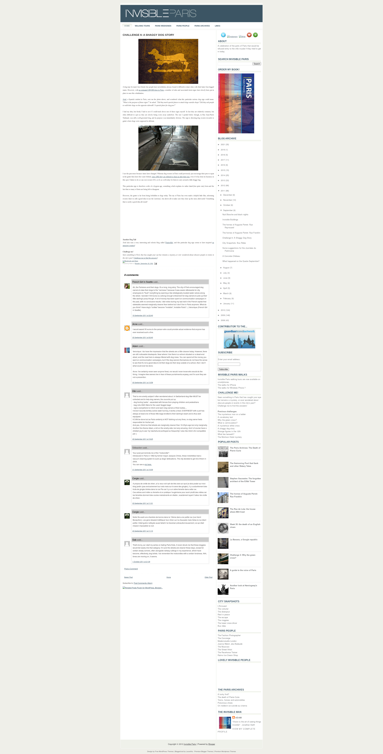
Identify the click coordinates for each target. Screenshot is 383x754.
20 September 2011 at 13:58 (142, 382)
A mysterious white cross (229, 425)
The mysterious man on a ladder (232, 414)
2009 (223, 315)
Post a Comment (131, 568)
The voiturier (223, 608)
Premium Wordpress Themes (225, 751)
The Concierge (224, 638)
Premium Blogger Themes (203, 751)
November (228, 199)
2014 (223, 175)
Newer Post (128, 577)
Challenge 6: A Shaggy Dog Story (148, 34)
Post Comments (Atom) (143, 583)
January (227, 303)
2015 (223, 170)
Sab (134, 539)
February (227, 298)
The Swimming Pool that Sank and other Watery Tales (244, 464)
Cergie (135, 478)
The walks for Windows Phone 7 (232, 387)
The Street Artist (225, 649)
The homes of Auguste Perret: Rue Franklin (241, 232)
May (225, 283)
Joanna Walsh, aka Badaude (230, 643)
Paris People (182, 25)
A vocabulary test (225, 417)
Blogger (211, 744)
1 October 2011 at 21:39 (141, 561)
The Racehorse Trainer (227, 652)
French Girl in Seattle (142, 281)
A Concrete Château (231, 256)
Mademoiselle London (227, 641)
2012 (223, 185)
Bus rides (222, 625)
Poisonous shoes (225, 702)
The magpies (223, 620)
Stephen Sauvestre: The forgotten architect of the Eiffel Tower (245, 480)
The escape (223, 617)
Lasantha (189, 751)
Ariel (124, 99)
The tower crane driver (227, 623)
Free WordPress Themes (164, 751)
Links (217, 25)
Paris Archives (202, 25)
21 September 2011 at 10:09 (142, 469)
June (225, 277)
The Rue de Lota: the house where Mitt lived (242, 510)
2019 (223, 149)
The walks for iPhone (227, 384)
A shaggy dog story (226, 428)
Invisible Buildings (230, 219)
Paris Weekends (163, 25)
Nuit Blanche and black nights (235, 214)
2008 (223, 320)
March (226, 293)
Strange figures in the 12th (229, 431)
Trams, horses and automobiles (231, 699)
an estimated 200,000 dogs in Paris (151, 90)
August (226, 267)
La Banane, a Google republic (243, 539)
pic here (148, 464)
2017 (223, 159)
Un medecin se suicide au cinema (232, 705)
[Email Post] (155, 263)
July (225, 272)
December (228, 194)
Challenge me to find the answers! (232, 405)
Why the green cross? (227, 419)
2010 (223, 310)
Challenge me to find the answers (145, 258)
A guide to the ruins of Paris (243, 570)
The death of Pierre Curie (228, 697)
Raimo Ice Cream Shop (228, 655)
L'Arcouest (222, 605)
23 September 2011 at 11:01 (142, 503)
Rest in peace (224, 614)
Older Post (208, 577)
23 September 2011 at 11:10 (142, 531)
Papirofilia (169, 243)
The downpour (224, 611)
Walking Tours (142, 25)
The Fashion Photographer (229, 635)
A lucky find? (223, 694)
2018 (223, 154)
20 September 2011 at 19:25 (142, 439)
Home (127, 25)
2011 (223, 190)
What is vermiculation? (227, 422)
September (228, 210)
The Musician (223, 646)
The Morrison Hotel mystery (230, 437)
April (225, 288)
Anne (134, 324)
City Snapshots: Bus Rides (234, 242)
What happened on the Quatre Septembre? (240, 261)
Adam (135, 346)
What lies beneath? (226, 434)
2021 (223, 144)
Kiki (134, 391)
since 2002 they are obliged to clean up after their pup (171, 177)
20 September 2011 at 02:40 (142, 337)
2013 (223, 180)
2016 (223, 164)
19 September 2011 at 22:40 (142, 315)
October (227, 205)
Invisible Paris (190, 744)
